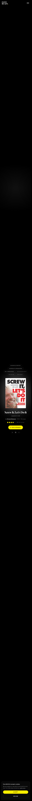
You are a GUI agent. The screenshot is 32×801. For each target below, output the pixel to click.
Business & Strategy (15, 365)
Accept (15, 792)
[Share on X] (12, 432)
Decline (15, 796)
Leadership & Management (15, 368)
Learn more (22, 788)
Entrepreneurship (22, 371)
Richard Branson (11, 419)
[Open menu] (27, 3)
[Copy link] (19, 432)
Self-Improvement (9, 371)
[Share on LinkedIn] (15, 432)
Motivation (11, 374)
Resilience (20, 374)
